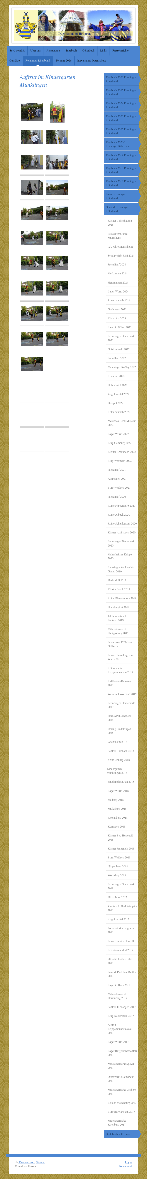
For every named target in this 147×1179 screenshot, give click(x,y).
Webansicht (125, 1166)
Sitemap (40, 1162)
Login (128, 1162)
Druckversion (26, 1162)
